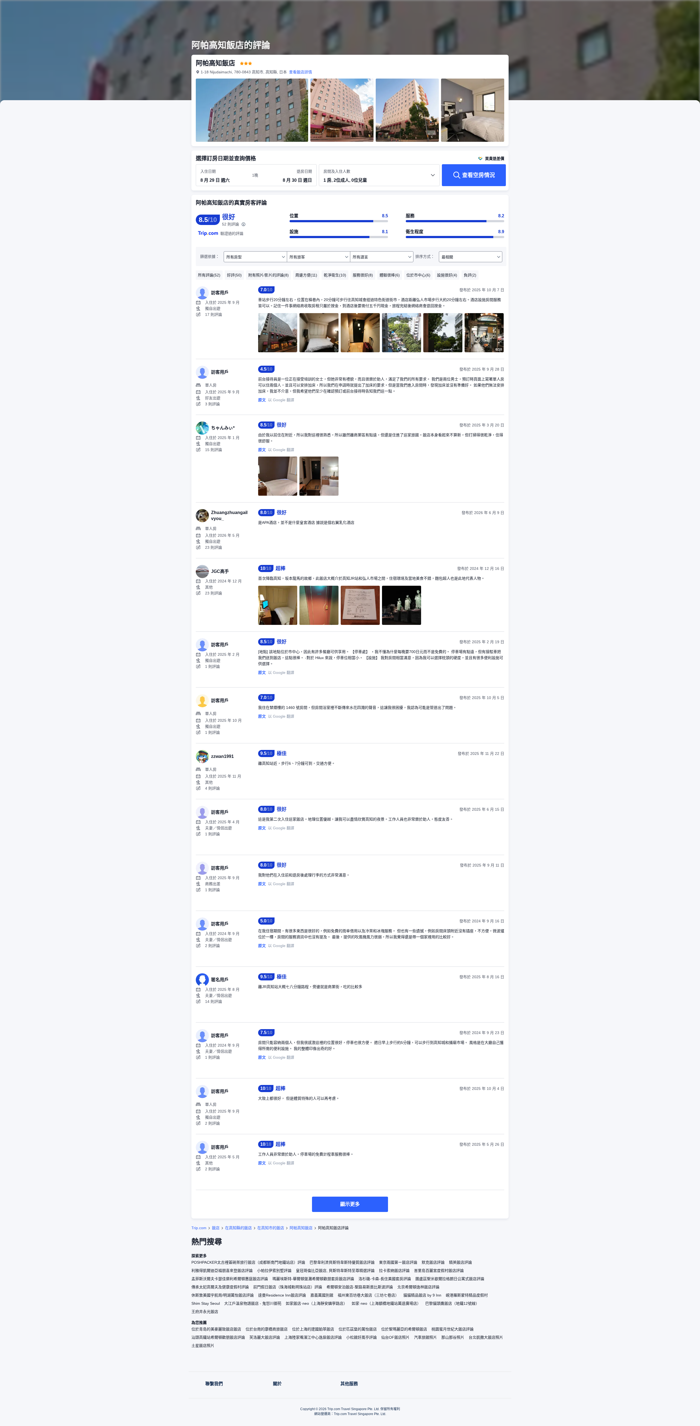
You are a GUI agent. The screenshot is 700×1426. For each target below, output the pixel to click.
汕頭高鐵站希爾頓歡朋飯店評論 (218, 1337)
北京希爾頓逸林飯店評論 (418, 1287)
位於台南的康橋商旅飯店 (267, 1329)
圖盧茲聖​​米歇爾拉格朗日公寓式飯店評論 (449, 1279)
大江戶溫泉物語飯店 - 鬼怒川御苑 (252, 1303)
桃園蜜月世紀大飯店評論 (452, 1329)
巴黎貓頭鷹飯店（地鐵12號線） (452, 1303)
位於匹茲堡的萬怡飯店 (358, 1329)
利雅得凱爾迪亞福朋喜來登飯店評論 (222, 1270)
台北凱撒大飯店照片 (486, 1337)
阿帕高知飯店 (301, 1228)
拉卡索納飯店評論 (394, 1270)
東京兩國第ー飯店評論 (398, 1262)
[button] (585, 9)
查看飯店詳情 (300, 72)
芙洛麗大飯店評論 (264, 1337)
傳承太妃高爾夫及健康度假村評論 (220, 1287)
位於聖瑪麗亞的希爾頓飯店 (404, 1329)
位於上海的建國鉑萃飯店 (313, 1329)
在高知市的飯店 (270, 1228)
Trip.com (198, 1228)
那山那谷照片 (452, 1337)
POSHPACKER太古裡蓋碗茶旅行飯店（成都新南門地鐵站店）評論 (248, 1262)
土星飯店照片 (202, 1345)
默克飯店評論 (433, 1262)
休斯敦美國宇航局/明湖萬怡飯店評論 (222, 1295)
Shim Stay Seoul (205, 1303)
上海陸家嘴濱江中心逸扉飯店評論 (313, 1337)
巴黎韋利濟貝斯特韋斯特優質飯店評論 (342, 1262)
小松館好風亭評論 (361, 1337)
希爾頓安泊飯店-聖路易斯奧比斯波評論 (359, 1287)
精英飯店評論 (460, 1262)
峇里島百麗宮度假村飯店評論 (439, 1270)
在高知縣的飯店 (238, 1228)
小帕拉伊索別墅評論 (274, 1270)
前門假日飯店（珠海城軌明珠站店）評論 (287, 1287)
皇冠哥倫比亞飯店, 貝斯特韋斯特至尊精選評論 (335, 1270)
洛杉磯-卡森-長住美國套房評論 (384, 1279)
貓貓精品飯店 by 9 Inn (422, 1295)
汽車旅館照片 (425, 1337)
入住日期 (208, 171)
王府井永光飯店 (204, 1311)
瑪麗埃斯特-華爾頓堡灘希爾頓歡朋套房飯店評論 (313, 1279)
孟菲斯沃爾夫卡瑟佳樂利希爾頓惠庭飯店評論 (229, 1279)
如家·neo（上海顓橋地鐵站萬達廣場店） (386, 1303)
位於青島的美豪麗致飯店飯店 (216, 1329)
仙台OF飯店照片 (395, 1337)
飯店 (216, 1228)
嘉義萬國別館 (321, 1295)
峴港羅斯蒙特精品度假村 (467, 1295)
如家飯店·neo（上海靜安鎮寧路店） (316, 1303)
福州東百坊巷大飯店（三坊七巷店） (368, 1295)
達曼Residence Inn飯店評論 (282, 1295)
